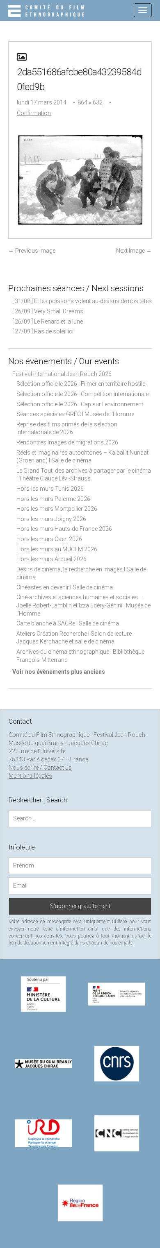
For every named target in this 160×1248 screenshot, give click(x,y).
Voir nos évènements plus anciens (58, 671)
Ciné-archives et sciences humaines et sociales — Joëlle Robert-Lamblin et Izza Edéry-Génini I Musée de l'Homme (83, 605)
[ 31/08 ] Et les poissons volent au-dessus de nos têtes (82, 301)
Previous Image (31, 250)
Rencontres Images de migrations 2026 (67, 442)
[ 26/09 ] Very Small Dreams (47, 311)
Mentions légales (30, 775)
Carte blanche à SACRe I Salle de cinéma (67, 623)
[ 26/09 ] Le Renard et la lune (47, 321)
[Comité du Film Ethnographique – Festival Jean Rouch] (47, 11)
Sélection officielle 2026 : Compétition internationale (82, 394)
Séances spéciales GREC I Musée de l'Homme (75, 414)
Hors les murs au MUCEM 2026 (56, 549)
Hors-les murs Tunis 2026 (50, 488)
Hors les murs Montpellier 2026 (56, 508)
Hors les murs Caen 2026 (49, 539)
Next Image (134, 250)
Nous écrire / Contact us (40, 767)
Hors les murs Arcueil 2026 (51, 559)
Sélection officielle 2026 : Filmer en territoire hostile (80, 384)
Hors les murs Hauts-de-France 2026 (64, 528)
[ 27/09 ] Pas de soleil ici (42, 331)
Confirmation (34, 113)
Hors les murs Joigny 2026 (51, 519)
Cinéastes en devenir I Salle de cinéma (64, 587)
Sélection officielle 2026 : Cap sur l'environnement (79, 404)
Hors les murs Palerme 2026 (53, 499)
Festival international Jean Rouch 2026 (62, 374)
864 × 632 (90, 102)
